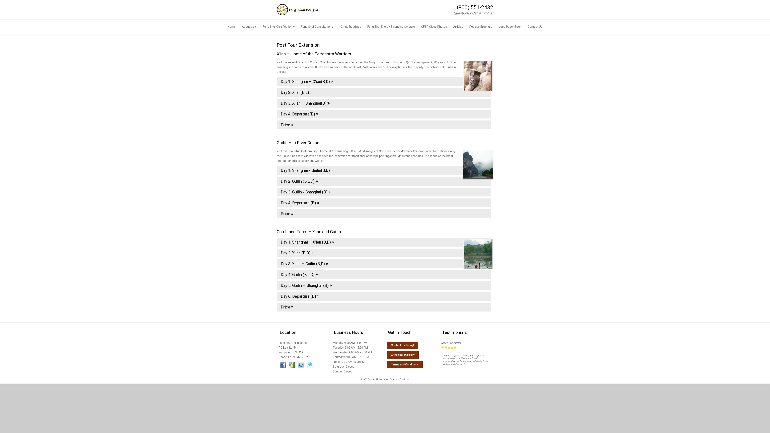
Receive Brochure (480, 26)
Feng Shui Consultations (317, 26)
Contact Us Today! (402, 345)
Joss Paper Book (510, 26)
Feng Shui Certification (277, 26)
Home (232, 26)
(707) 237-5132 (298, 357)
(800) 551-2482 (475, 7)
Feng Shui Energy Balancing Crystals (391, 26)
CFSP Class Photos (434, 26)
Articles (458, 26)
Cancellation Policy (403, 354)
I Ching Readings (350, 26)
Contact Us (535, 26)
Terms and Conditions (405, 364)
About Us (248, 26)
